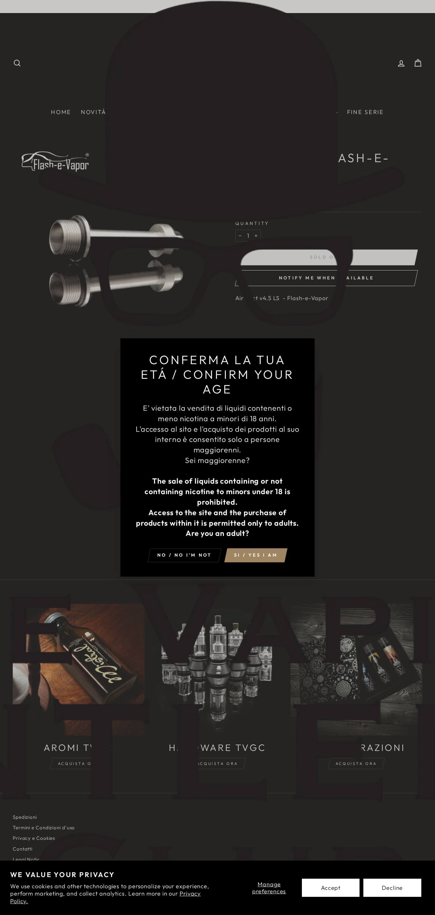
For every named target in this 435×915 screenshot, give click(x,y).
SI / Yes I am (256, 555)
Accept (330, 887)
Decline (392, 887)
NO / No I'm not (184, 555)
